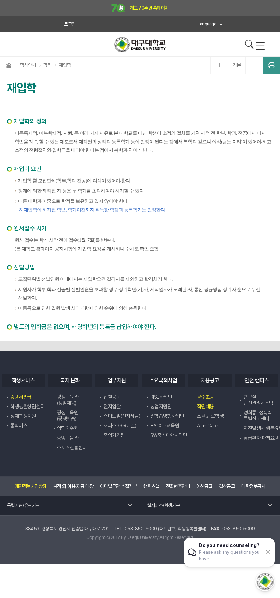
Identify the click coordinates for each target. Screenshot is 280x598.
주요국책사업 (163, 380)
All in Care (207, 426)
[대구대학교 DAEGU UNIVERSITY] (140, 44)
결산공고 (227, 486)
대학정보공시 (253, 486)
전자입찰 (112, 406)
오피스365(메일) (119, 426)
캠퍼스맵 (151, 486)
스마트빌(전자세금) (121, 416)
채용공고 (210, 380)
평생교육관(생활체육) (68, 400)
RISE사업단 (161, 397)
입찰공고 (112, 397)
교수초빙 (205, 397)
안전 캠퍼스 (256, 380)
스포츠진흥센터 (72, 447)
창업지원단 (161, 406)
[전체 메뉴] (260, 46)
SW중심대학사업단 (168, 435)
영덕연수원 (68, 428)
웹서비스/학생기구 (163, 505)
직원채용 (205, 406)
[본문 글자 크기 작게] (254, 65)
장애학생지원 (23, 416)
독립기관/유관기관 (23, 505)
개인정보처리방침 (30, 486)
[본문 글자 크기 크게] (219, 65)
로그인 (70, 24)
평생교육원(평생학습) (68, 416)
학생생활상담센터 (27, 406)
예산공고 (204, 486)
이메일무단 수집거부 (118, 486)
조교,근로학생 (210, 416)
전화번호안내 (178, 486)
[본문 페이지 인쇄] (271, 65)
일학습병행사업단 (167, 416)
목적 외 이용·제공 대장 (73, 486)
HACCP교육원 (164, 426)
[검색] (249, 44)
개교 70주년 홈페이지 (149, 8)
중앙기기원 (114, 435)
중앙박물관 (68, 438)
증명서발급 (21, 397)
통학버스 (18, 426)
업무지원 (117, 380)
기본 (236, 65)
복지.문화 (70, 380)
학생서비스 (23, 380)
